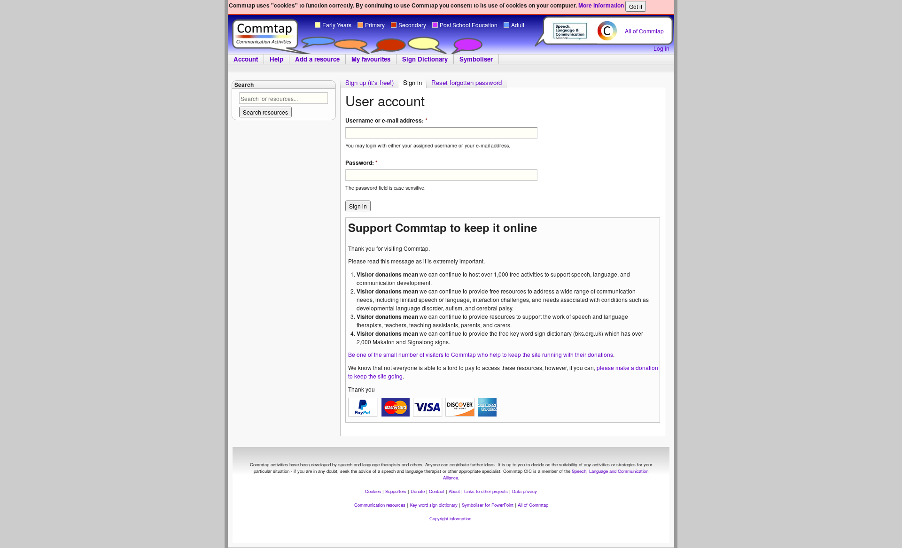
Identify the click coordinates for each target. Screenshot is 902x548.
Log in (661, 48)
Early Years (336, 25)
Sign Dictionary (425, 58)
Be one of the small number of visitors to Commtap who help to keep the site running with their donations (480, 354)
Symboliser (476, 58)
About (454, 491)
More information (601, 5)
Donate (418, 491)
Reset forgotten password (466, 82)
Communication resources (379, 505)
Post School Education (469, 25)
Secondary (412, 25)
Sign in (412, 82)
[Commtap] (265, 34)
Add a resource (317, 58)
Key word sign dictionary (434, 505)
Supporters (395, 491)
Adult (517, 25)
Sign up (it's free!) (369, 82)
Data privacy (524, 491)
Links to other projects (486, 491)
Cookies (373, 491)
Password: (361, 162)
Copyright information (450, 518)
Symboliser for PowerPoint (487, 505)
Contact (436, 491)
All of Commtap (644, 31)
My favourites (370, 58)
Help (276, 58)
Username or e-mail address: (386, 120)
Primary (375, 25)
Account (245, 58)
